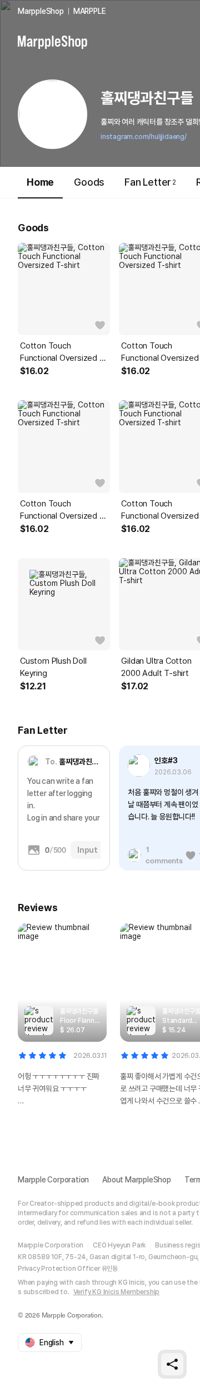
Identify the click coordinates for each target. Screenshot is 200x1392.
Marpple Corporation (53, 1179)
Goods (89, 182)
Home (40, 182)
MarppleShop (41, 11)
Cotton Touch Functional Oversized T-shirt (64, 352)
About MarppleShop (136, 1179)
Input (87, 850)
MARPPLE (89, 11)
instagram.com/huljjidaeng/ (144, 137)
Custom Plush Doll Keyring (53, 667)
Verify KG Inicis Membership (116, 1292)
